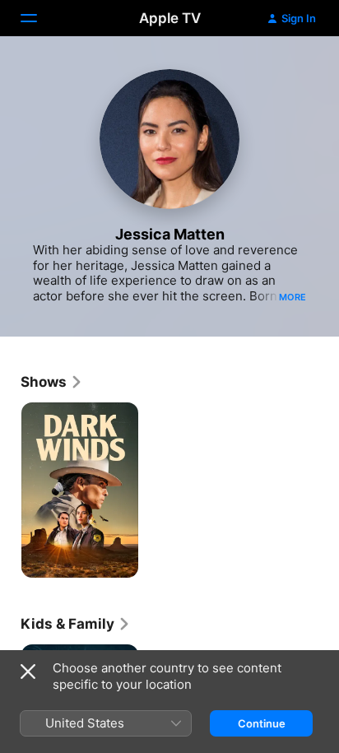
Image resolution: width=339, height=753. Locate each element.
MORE (292, 297)
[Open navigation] (39, 18)
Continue (262, 723)
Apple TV (170, 18)
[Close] (28, 671)
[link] (52, 382)
